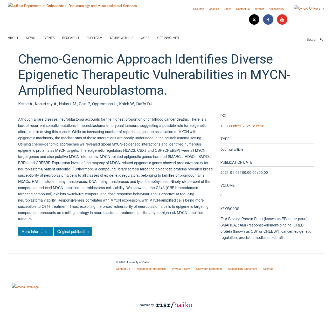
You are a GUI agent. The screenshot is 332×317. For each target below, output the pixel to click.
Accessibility (276, 8)
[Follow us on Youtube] (282, 19)
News (30, 37)
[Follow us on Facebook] (268, 19)
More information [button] (36, 231)
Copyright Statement (209, 268)
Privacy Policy (181, 268)
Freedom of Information (151, 268)
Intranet (259, 8)
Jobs (145, 37)
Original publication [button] (73, 231)
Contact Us (123, 268)
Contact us (243, 8)
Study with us (122, 37)
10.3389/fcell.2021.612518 (242, 125)
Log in (227, 8)
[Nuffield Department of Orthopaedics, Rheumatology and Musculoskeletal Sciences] (72, 3)
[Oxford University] (305, 8)
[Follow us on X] (254, 19)
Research (70, 37)
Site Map (198, 8)
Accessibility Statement (242, 268)
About (13, 37)
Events (49, 37)
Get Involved (168, 37)
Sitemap (268, 268)
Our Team (94, 37)
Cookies (214, 8)
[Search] (321, 39)
